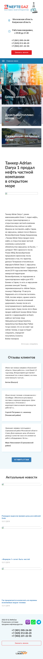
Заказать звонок (21, 52)
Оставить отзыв (21, 460)
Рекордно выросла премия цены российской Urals (21, 517)
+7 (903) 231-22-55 (20, 46)
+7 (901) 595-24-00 (20, 40)
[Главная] (16, 7)
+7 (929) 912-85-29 (20, 43)
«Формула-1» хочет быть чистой (16, 559)
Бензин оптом (15, 97)
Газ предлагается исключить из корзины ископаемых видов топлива (19, 601)
